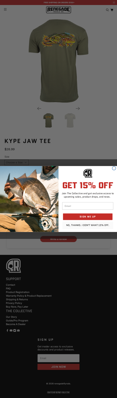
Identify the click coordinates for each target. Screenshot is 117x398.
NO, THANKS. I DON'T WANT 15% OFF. (87, 225)
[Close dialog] (114, 168)
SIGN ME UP (88, 216)
